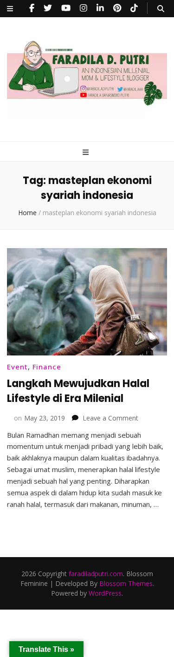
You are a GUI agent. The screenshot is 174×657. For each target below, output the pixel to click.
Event (17, 366)
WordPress (105, 593)
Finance (46, 366)
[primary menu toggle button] (87, 152)
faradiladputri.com (96, 573)
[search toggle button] (160, 8)
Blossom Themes (126, 583)
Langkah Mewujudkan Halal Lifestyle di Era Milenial (78, 391)
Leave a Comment (110, 418)
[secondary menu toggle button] (10, 8)
